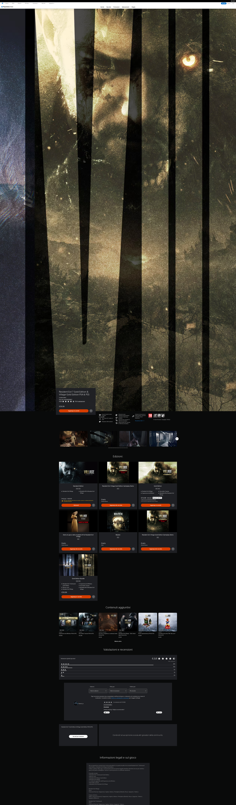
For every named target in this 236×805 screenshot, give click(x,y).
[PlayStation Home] (2, 3)
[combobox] (98, 691)
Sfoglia (133, 7)
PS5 (13, 3)
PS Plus (27, 3)
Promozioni (116, 7)
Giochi (19, 3)
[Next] (177, 438)
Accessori (35, 3)
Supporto (51, 3)
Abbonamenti (125, 7)
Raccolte (109, 7)
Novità (43, 3)
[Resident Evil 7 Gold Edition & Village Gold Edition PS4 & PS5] (74, 439)
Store (6, 3)
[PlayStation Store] (7, 7)
